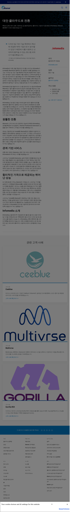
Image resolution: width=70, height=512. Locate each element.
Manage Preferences (64, 509)
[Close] (67, 504)
